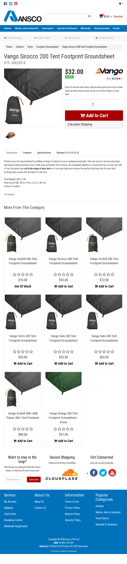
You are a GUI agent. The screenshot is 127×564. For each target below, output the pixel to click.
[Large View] (10, 136)
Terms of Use (72, 501)
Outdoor (7, 28)
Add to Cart (96, 115)
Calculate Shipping (80, 124)
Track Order (10, 514)
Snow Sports (48, 28)
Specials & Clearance (67, 28)
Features (27, 152)
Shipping (8, 507)
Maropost (73, 551)
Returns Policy (72, 514)
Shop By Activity (101, 28)
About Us (39, 501)
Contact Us (40, 507)
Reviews (61, 152)
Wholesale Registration (15, 526)
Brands (116, 28)
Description (12, 152)
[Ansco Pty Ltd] (23, 15)
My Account (10, 501)
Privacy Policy (72, 507)
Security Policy (73, 520)
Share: (109, 79)
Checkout (118, 16)
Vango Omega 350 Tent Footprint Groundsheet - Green (63, 417)
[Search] (89, 16)
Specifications (44, 152)
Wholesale (85, 28)
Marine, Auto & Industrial (26, 28)
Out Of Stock (23, 286)
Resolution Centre (13, 520)
